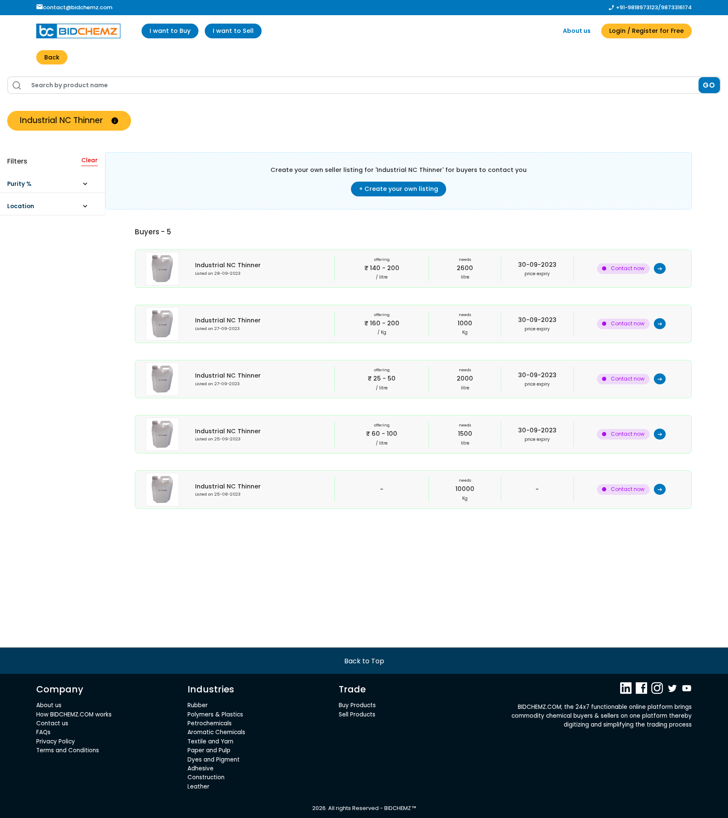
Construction (206, 777)
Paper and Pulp (208, 750)
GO (709, 85)
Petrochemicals (209, 723)
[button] (51, 186)
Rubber (197, 705)
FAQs (43, 732)
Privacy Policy (55, 742)
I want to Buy (170, 31)
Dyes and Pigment (213, 760)
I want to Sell (233, 31)
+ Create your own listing (398, 189)
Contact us (52, 723)
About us (577, 31)
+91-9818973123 (637, 7)
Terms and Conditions (67, 750)
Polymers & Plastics (215, 715)
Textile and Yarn (210, 742)
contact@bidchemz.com (77, 7)
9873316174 (676, 7)
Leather (198, 787)
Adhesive (200, 768)
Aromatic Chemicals (216, 732)
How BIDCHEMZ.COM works (74, 715)
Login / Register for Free (646, 31)
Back (51, 57)
